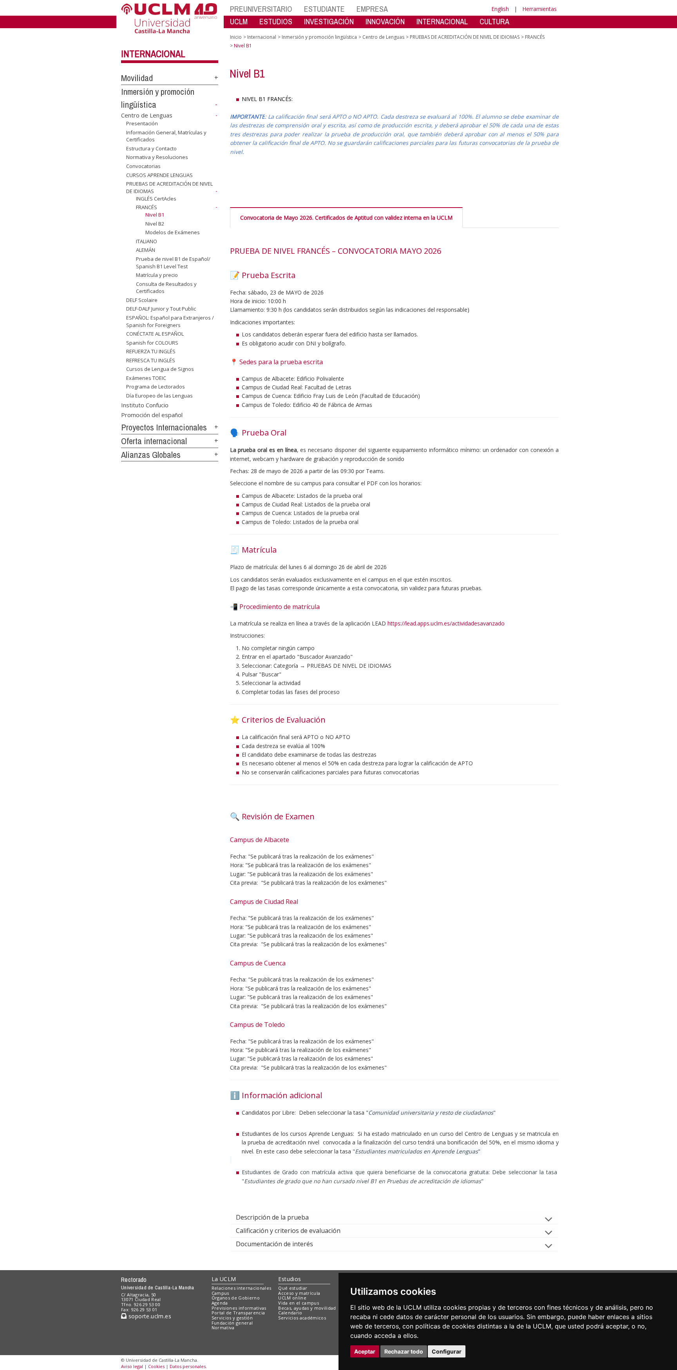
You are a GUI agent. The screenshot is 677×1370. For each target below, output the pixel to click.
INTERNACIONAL (442, 21)
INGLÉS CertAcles (156, 198)
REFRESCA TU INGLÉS (150, 360)
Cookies (156, 1366)
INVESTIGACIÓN (329, 21)
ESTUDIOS (275, 21)
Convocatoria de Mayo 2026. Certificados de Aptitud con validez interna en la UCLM (346, 217)
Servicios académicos (302, 1318)
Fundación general (232, 1323)
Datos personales (188, 1366)
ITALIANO (146, 241)
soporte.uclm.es (149, 1316)
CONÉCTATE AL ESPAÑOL (155, 333)
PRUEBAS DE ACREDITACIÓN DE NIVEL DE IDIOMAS (465, 37)
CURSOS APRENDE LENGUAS (159, 174)
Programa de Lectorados (155, 386)
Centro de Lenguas (146, 115)
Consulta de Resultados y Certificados (166, 287)
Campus (220, 1293)
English (500, 9)
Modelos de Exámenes (172, 232)
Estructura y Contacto (151, 148)
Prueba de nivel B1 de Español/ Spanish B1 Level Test (173, 262)
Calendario (290, 1313)
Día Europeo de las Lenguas (159, 395)
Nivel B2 (154, 223)
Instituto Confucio (144, 405)
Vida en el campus (298, 1303)
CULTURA (494, 21)
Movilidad (137, 78)
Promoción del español (152, 415)
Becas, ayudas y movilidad (307, 1308)
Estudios (289, 1279)
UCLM (239, 21)
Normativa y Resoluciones (157, 157)
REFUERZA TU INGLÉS (151, 351)
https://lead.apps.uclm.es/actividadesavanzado (446, 623)
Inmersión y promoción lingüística (319, 37)
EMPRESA (372, 9)
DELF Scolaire (141, 300)
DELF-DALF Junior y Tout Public (161, 308)
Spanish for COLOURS (152, 342)
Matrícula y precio (157, 274)
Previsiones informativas (239, 1308)
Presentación (142, 123)
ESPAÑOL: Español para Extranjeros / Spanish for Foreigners (170, 321)
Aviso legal (132, 1366)
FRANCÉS (146, 207)
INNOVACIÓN (385, 21)
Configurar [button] (447, 1351)
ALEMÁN (145, 249)
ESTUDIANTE (324, 9)
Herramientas (539, 9)
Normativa (223, 1327)
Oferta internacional (154, 441)
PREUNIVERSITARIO (261, 9)
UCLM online (292, 1298)
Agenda (220, 1303)
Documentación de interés (274, 1244)
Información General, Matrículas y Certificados (166, 136)
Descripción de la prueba (272, 1217)
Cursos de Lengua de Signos (160, 368)
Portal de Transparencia (238, 1313)
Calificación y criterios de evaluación (288, 1230)
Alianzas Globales (151, 455)
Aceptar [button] (364, 1351)
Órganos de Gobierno (236, 1298)
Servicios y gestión (232, 1318)
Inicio (236, 37)
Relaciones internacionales (242, 1288)
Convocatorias (143, 166)
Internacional (153, 53)
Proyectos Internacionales (164, 427)
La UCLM (224, 1279)
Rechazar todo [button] (403, 1351)
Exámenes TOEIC (146, 377)
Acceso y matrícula (299, 1293)
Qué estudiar (292, 1288)
